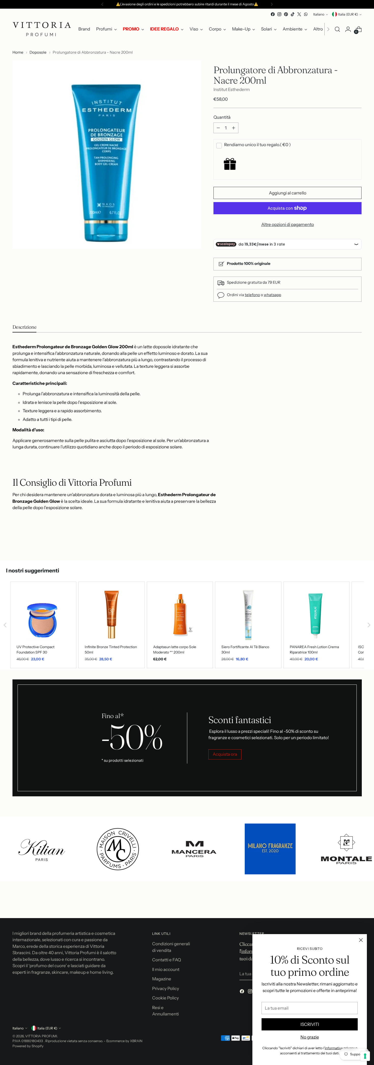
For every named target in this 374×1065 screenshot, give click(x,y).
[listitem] (43, 625)
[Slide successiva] (357, 543)
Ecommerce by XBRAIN (124, 1041)
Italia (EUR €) (348, 14)
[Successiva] (271, 4)
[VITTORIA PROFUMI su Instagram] (279, 14)
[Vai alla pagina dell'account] (348, 29)
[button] (5, 625)
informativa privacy (340, 1048)
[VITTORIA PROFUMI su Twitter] (299, 14)
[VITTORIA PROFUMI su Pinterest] (286, 14)
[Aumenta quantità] (233, 128)
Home (17, 52)
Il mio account (165, 969)
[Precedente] (102, 4)
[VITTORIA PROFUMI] (41, 29)
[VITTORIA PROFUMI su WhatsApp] (306, 14)
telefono (252, 294)
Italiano (318, 14)
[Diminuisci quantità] (218, 128)
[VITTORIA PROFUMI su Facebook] (272, 14)
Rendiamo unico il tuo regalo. (257, 144)
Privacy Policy (165, 988)
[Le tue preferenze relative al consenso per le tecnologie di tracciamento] (365, 1056)
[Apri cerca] (337, 29)
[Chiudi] (361, 940)
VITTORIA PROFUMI (41, 1036)
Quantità (222, 117)
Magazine (161, 978)
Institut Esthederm (231, 89)
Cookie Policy (165, 997)
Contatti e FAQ (166, 959)
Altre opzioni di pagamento (287, 224)
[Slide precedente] (345, 543)
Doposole (38, 52)
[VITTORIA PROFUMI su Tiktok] (292, 14)
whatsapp (272, 294)
